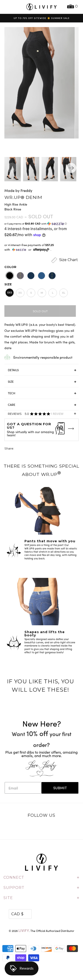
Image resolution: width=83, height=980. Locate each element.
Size (8, 284)
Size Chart (68, 260)
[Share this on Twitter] (18, 449)
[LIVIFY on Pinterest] (46, 827)
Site (41, 898)
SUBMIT (60, 787)
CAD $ (17, 914)
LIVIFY (23, 930)
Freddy (26, 190)
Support (41, 888)
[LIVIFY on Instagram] (56, 827)
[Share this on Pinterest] (35, 449)
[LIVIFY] (41, 7)
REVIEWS (42, 415)
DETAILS (13, 370)
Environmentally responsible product (42, 357)
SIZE (11, 381)
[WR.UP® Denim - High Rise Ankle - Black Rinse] (38, 83)
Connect (41, 877)
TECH (11, 393)
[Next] (71, 168)
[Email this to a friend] (43, 449)
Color (10, 267)
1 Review (56, 414)
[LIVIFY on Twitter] (27, 827)
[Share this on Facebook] (26, 449)
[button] (41, 224)
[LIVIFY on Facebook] (36, 827)
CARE (11, 405)
